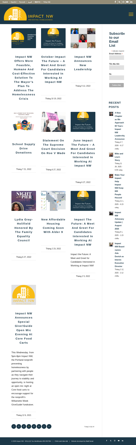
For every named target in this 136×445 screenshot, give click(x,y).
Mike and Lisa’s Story (119, 156)
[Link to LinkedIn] (131, 2)
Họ (110, 74)
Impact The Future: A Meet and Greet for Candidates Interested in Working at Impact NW (83, 232)
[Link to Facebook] (115, 2)
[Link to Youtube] (127, 2)
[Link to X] (119, 2)
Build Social (89, 441)
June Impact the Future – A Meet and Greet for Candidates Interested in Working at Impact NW (83, 153)
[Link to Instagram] (123, 2)
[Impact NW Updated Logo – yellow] (28, 14)
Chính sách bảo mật (61, 441)
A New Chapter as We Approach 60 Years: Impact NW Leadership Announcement (122, 126)
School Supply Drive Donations (23, 148)
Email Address (116, 54)
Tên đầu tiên (114, 64)
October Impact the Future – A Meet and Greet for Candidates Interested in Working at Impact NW (53, 69)
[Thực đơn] (130, 14)
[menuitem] (6, 2)
